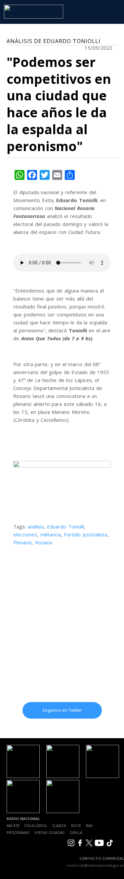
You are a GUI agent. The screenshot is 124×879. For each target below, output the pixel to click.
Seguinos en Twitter (62, 710)
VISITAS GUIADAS (49, 832)
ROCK (76, 825)
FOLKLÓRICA (35, 825)
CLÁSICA (59, 825)
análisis (36, 526)
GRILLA (76, 832)
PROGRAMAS (18, 832)
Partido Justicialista (85, 534)
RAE (89, 825)
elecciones (25, 534)
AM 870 (13, 825)
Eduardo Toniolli (65, 526)
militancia (50, 534)
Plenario (22, 542)
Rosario (44, 542)
